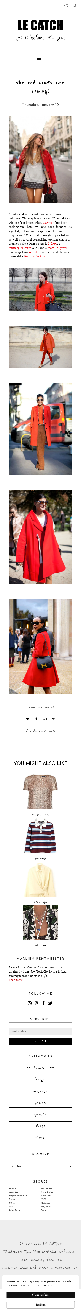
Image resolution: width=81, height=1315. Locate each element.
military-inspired (20, 248)
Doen (43, 1210)
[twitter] (51, 1004)
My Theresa (46, 1188)
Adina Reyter (15, 1210)
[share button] (74, 5)
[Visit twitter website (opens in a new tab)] (27, 718)
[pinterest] (37, 1004)
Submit (40, 1041)
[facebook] (44, 1004)
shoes (40, 1126)
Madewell (45, 1203)
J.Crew (52, 243)
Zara (11, 1206)
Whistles (35, 252)
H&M (43, 1199)
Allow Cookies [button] (40, 1295)
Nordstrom (46, 1195)
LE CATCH (41, 25)
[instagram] (30, 1004)
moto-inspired (57, 248)
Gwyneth (49, 222)
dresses (40, 1091)
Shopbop (13, 1199)
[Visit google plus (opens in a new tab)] (44, 718)
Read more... (17, 980)
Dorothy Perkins (35, 256)
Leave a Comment (40, 707)
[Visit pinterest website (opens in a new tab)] (18, 125)
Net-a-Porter (47, 1192)
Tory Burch (46, 1206)
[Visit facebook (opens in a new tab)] (36, 718)
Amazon (12, 1188)
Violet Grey (14, 1192)
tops (40, 1137)
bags (40, 1079)
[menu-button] (40, 58)
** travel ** (40, 1068)
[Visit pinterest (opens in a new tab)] (53, 718)
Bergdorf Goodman (18, 1195)
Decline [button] (40, 1304)
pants (41, 1114)
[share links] (66, 5)
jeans (40, 1102)
